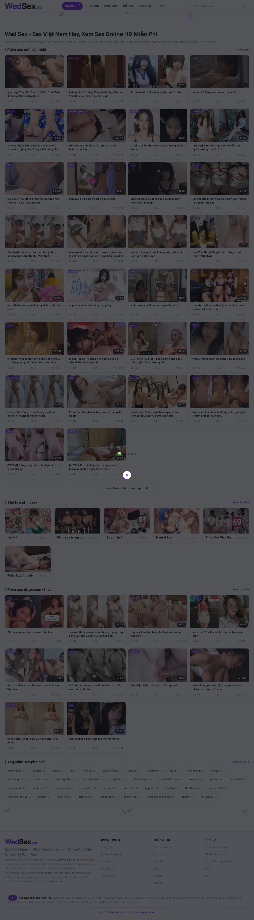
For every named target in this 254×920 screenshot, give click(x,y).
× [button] (127, 474)
